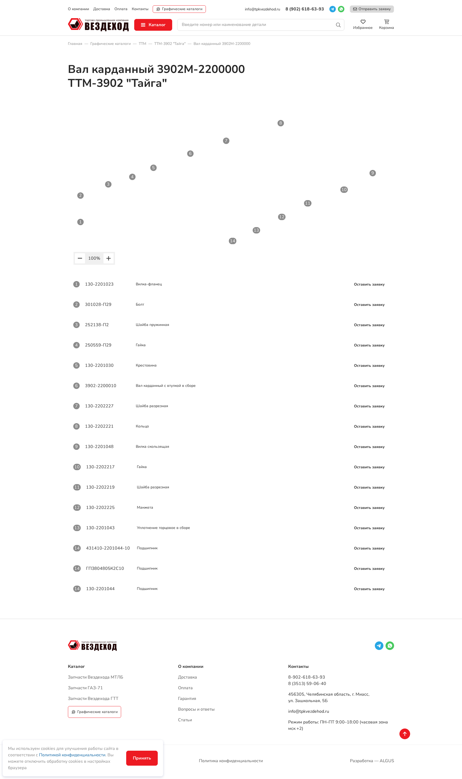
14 (232, 241)
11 (307, 203)
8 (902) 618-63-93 (305, 9)
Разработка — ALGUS (372, 761)
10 (344, 190)
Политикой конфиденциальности (72, 755)
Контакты (298, 666)
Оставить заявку (369, 284)
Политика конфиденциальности (231, 761)
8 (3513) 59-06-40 (307, 684)
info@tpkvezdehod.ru (262, 9)
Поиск (338, 25)
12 (281, 217)
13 (256, 230)
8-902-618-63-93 (306, 677)
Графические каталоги (182, 8)
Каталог (157, 25)
